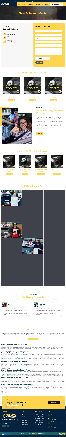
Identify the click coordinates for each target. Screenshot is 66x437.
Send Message (39, 62)
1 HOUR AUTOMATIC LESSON (9, 170)
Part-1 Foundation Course (57, 170)
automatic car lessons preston (35, 388)
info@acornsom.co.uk (13, 38)
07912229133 (11, 34)
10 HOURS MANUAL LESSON (53, 96)
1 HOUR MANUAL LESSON (11, 96)
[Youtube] (8, 426)
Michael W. (43, 304)
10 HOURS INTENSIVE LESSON (41, 170)
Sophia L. (10, 304)
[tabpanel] (17, 312)
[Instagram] (5, 426)
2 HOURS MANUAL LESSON (33, 96)
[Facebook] (3, 426)
